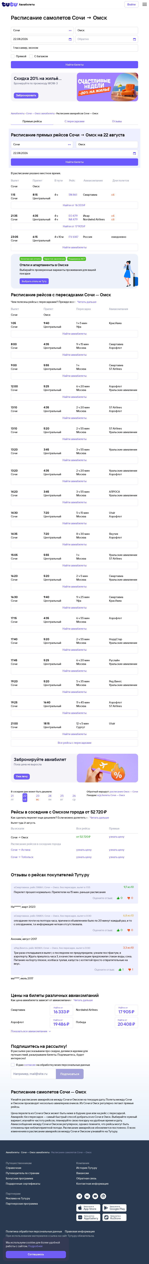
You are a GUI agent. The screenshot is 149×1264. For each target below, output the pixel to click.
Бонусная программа (19, 1178)
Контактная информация (92, 1183)
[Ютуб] (95, 1195)
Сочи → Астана (20, 849)
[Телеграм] (79, 1195)
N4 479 (73, 219)
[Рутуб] (103, 1195)
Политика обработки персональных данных (34, 1231)
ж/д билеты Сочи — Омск (111, 795)
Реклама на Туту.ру (18, 1198)
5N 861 (73, 194)
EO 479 (73, 215)
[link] (26, 95)
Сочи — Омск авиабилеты (40, 113)
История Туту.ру (86, 1168)
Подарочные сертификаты (23, 1183)
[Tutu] (10, 4)
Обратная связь (86, 1178)
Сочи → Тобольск (22, 857)
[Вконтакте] (87, 1195)
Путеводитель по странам (22, 1173)
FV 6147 (73, 237)
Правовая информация (80, 1231)
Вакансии (82, 1173)
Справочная (13, 1168)
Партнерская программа (22, 1203)
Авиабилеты (18, 113)
